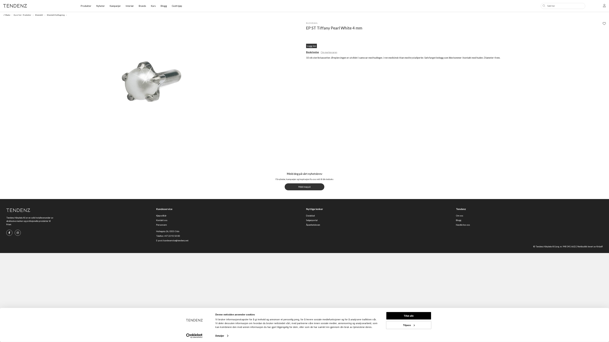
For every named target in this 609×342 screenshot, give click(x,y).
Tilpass (407, 325)
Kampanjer (115, 5)
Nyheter (100, 5)
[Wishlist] (604, 23)
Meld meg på (304, 187)
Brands (142, 5)
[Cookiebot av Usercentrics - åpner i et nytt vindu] (194, 335)
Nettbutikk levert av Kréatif (590, 246)
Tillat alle (409, 315)
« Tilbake (6, 15)
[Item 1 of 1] (153, 81)
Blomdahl (39, 15)
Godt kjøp (177, 5)
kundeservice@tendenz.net (175, 240)
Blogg (163, 5)
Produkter (27, 15)
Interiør (130, 5)
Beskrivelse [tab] (312, 52)
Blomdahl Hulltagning (56, 15)
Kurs (153, 5)
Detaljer (219, 335)
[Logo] (39, 6)
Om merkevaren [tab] (329, 52)
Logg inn (311, 45)
